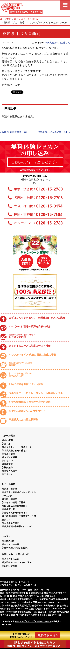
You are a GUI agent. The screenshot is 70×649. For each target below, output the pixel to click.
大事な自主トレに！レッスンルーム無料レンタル (36, 393)
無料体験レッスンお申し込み (18, 562)
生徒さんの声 (21, 374)
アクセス (8, 474)
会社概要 (8, 440)
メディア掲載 (10, 457)
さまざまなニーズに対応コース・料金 (29, 345)
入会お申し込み (11, 559)
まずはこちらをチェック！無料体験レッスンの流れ (37, 317)
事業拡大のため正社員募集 (23, 419)
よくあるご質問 (11, 523)
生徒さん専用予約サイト (16, 512)
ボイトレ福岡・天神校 (14, 502)
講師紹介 (20, 364)
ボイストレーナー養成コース (18, 447)
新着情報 (8, 464)
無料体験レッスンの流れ (16, 547)
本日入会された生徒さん (26, 19)
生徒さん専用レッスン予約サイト (27, 410)
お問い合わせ (10, 566)
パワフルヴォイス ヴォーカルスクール (33, 621)
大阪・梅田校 (10, 499)
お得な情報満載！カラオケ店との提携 (29, 401)
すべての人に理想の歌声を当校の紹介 (29, 326)
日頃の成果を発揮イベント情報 (26, 384)
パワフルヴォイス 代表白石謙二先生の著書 (32, 354)
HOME (7, 19)
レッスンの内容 (22, 336)
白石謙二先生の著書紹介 (16, 506)
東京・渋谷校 (10, 489)
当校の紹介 (9, 541)
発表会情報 (9, 454)
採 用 (7, 443)
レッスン (8, 460)
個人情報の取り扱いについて (18, 526)
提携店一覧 (9, 509)
